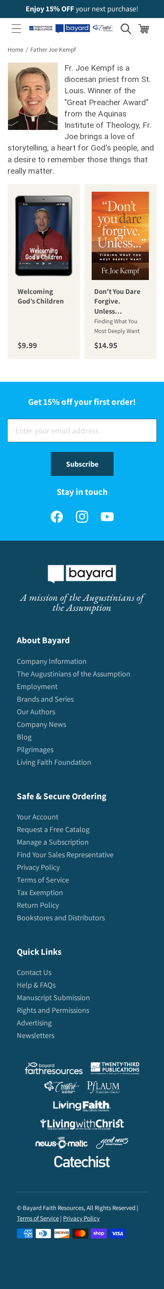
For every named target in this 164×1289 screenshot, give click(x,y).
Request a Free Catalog (53, 829)
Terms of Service (43, 880)
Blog (24, 737)
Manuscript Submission (53, 997)
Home (15, 49)
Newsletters (35, 1035)
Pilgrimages (35, 749)
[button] (16, 28)
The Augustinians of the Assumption (73, 674)
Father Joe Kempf (53, 49)
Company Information (52, 661)
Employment (37, 686)
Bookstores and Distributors (61, 917)
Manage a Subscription (53, 842)
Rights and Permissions (53, 1010)
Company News (41, 724)
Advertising (34, 1023)
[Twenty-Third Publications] (115, 1070)
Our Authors (36, 711)
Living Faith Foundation (54, 762)
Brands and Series (45, 699)
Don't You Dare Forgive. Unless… (117, 301)
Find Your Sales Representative (65, 854)
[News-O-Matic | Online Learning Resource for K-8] (61, 1144)
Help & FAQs (36, 985)
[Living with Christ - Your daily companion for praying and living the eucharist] (82, 1126)
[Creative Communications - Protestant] (61, 1089)
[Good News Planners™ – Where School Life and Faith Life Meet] (113, 1144)
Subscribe (82, 464)
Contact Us (34, 972)
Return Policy (38, 905)
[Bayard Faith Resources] (53, 1070)
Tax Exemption (40, 892)
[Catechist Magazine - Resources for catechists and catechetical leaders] (82, 1163)
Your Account (37, 816)
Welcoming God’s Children (41, 296)
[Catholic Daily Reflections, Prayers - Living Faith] (82, 1108)
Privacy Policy (38, 867)
